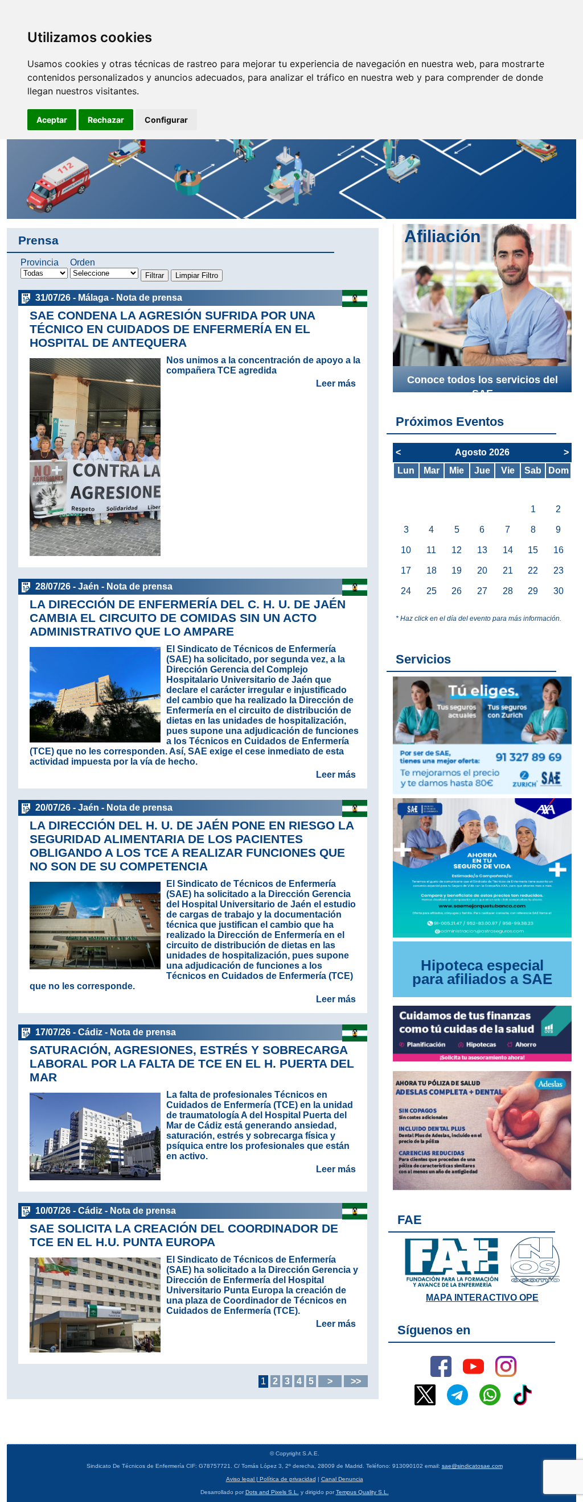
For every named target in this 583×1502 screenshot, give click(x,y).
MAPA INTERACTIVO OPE (482, 1297)
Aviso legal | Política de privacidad (271, 1479)
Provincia (39, 262)
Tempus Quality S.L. (362, 1492)
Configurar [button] (166, 120)
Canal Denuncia (342, 1479)
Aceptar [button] (51, 120)
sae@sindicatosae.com (472, 1466)
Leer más (336, 383)
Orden (82, 262)
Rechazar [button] (106, 120)
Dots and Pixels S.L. (272, 1492)
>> (356, 1381)
